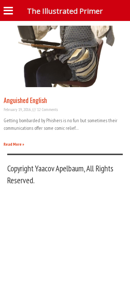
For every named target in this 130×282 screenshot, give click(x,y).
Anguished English (25, 100)
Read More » (14, 144)
